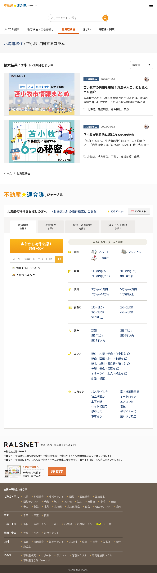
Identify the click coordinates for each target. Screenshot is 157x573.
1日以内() (99, 271)
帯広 (25, 506)
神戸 (36, 533)
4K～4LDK (126, 312)
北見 (46, 506)
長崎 (94, 541)
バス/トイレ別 (99, 391)
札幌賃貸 (39, 496)
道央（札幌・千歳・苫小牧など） (111, 353)
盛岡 (118, 506)
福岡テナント (56, 541)
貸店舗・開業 (106, 29)
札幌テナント (56, 496)
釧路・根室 (98, 378)
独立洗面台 (98, 396)
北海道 (91, 109)
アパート (104, 252)
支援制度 (103, 109)
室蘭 (113, 501)
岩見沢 (91, 501)
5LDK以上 (97, 317)
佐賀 (84, 541)
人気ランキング (25, 275)
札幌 (25, 496)
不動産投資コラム (102, 555)
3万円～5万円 (99, 289)
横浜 (46, 515)
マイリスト (140, 211)
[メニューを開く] (151, 5)
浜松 (25, 524)
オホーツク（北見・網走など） (110, 373)
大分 (118, 541)
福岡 (25, 541)
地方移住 (103, 156)
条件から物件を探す (36, 245)
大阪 (25, 533)
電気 (123, 406)
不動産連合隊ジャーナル (37, 560)
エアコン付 (127, 401)
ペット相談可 (99, 406)
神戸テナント (51, 533)
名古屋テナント (86, 524)
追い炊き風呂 (128, 416)
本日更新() (127, 276)
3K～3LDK (97, 312)
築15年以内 (98, 340)
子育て (115, 156)
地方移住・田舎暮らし (40, 29)
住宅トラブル (79, 555)
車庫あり (96, 416)
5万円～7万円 (128, 289)
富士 (56, 524)
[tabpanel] (78, 330)
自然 (126, 109)
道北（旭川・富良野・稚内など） (111, 363)
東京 (36, 515)
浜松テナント (41, 524)
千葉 (25, 515)
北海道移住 (68, 29)
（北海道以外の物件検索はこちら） (74, 211)
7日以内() (100, 276)
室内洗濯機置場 (129, 391)
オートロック (128, 396)
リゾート (46, 555)
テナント (61, 555)
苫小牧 (68, 501)
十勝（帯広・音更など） (106, 368)
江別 (79, 501)
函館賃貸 (85, 496)
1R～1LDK (97, 307)
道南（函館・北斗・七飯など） (110, 358)
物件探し (116, 109)
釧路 (36, 506)
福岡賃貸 (39, 541)
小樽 (102, 501)
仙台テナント (102, 506)
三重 (108, 524)
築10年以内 (127, 335)
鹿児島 (27, 546)
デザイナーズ (128, 411)
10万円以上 (127, 294)
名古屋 (68, 524)
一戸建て (104, 258)
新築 (94, 330)
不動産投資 (29, 555)
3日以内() (128, 271)
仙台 (87, 506)
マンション (134, 252)
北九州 (73, 541)
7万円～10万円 (100, 294)
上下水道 (96, 401)
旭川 (56, 501)
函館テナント (30, 501)
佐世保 (106, 541)
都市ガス (96, 411)
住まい (87, 29)
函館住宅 (100, 496)
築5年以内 (97, 335)
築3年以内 (126, 330)
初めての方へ (118, 211)
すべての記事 (12, 29)
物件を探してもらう (28, 268)
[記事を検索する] (105, 18)
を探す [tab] (23, 227)
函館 (71, 496)
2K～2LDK (126, 307)
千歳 (46, 501)
